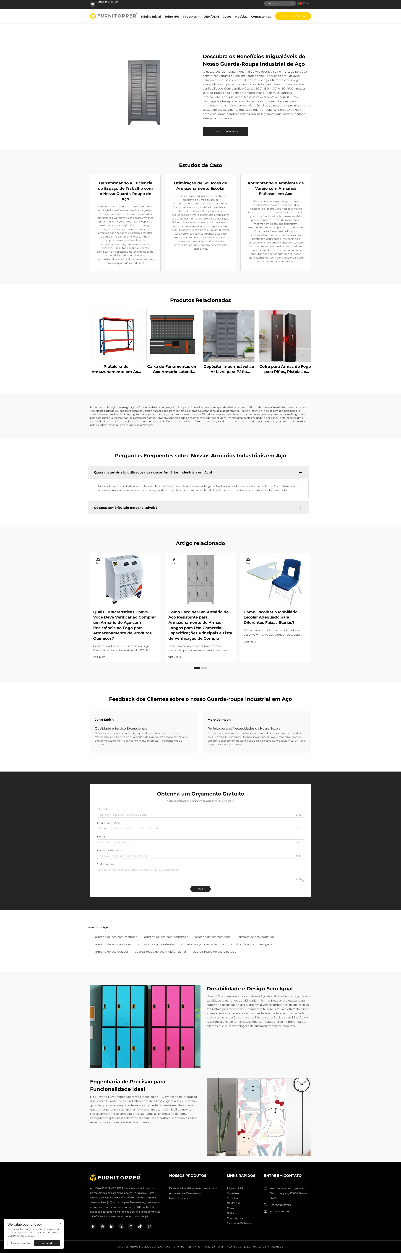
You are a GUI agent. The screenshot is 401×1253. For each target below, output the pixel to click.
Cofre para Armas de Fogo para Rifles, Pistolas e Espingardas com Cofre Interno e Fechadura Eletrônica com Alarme (285, 369)
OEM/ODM (211, 16)
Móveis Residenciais (180, 1198)
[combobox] (104, 828)
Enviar (200, 888)
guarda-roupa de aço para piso (214, 951)
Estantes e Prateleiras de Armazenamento (193, 1188)
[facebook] (93, 1226)
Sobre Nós (172, 16)
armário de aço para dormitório (166, 937)
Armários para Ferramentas (185, 1193)
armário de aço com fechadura (202, 944)
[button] (197, 668)
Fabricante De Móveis (239, 1223)
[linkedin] (112, 1226)
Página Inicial (151, 16)
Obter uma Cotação (293, 16)
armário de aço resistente (156, 944)
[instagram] (130, 1226)
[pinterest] (149, 1226)
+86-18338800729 (280, 1205)
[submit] (292, 3)
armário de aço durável (111, 951)
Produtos (190, 16)
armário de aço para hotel (213, 937)
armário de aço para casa (113, 944)
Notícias (241, 16)
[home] (113, 15)
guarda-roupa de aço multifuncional (160, 951)
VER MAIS (99, 657)
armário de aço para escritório (116, 937)
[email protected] (108, 1)
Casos (227, 16)
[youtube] (102, 1226)
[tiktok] (140, 1226)
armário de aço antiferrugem (251, 944)
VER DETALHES (116, 336)
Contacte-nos (261, 16)
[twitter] (121, 1226)
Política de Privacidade (267, 1246)
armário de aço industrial (256, 937)
